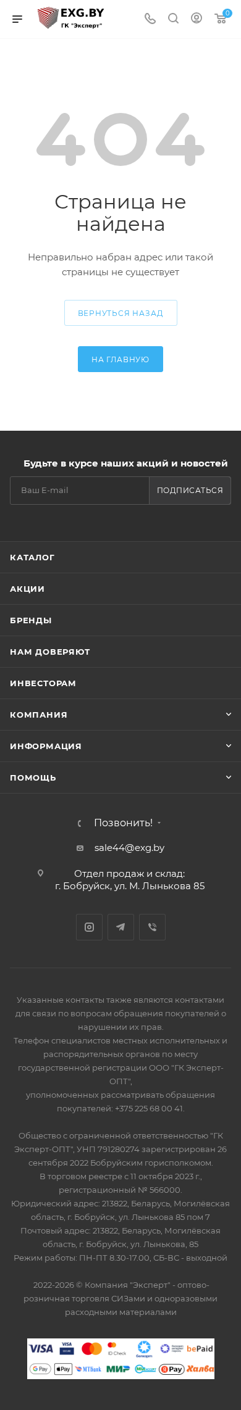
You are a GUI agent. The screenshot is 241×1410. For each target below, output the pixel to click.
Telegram (121, 927)
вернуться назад (121, 313)
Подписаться (190, 490)
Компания (38, 715)
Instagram (89, 927)
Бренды (31, 620)
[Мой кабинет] (196, 19)
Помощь (33, 777)
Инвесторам (43, 683)
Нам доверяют (50, 652)
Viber (152, 927)
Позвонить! (123, 823)
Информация (46, 746)
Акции (27, 589)
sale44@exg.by (129, 847)
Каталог (32, 557)
